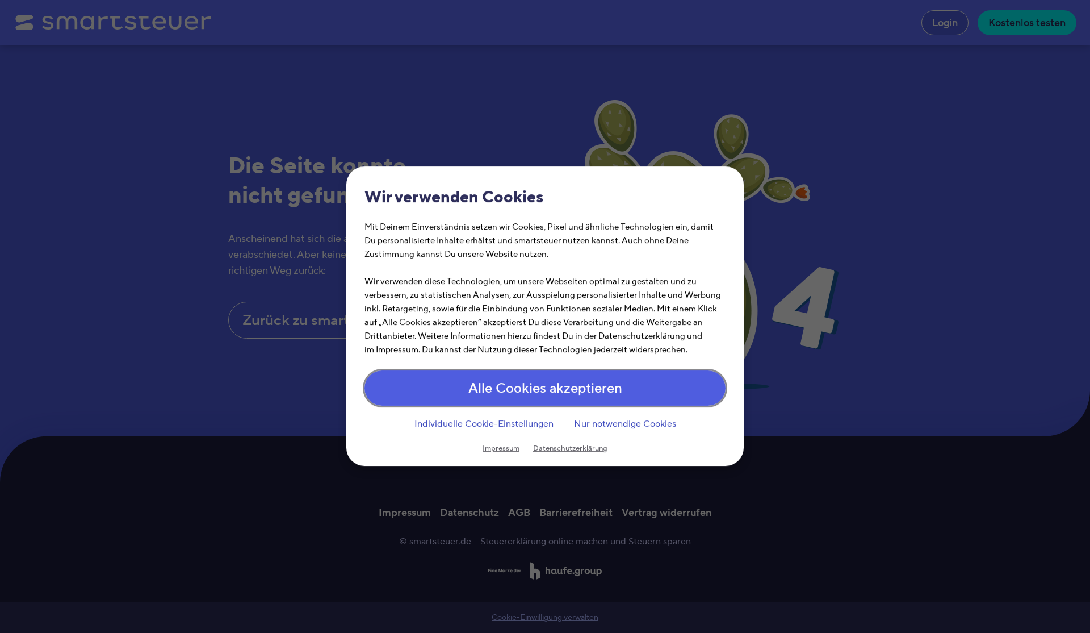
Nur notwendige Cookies (625, 424)
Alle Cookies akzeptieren (545, 389)
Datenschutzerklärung (570, 448)
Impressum (501, 448)
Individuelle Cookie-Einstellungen (484, 424)
